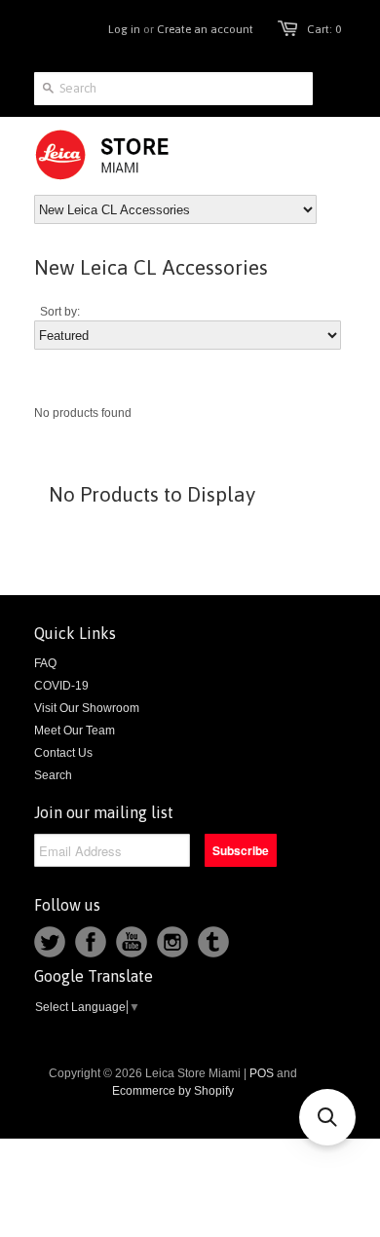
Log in (124, 29)
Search (53, 775)
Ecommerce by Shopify (173, 1091)
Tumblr (213, 941)
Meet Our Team (74, 730)
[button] (327, 1117)
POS (261, 1073)
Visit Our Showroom (86, 708)
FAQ (45, 663)
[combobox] (173, 88)
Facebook (90, 941)
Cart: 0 (324, 29)
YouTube (131, 941)
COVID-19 (61, 686)
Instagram (172, 941)
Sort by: (60, 312)
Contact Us (63, 753)
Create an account (205, 29)
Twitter (49, 941)
